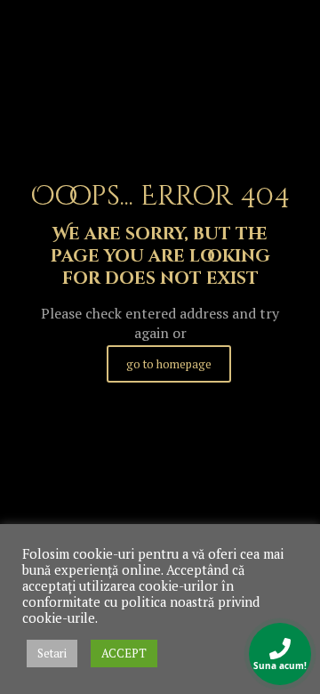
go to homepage (169, 364)
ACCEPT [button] (124, 653)
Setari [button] (52, 653)
